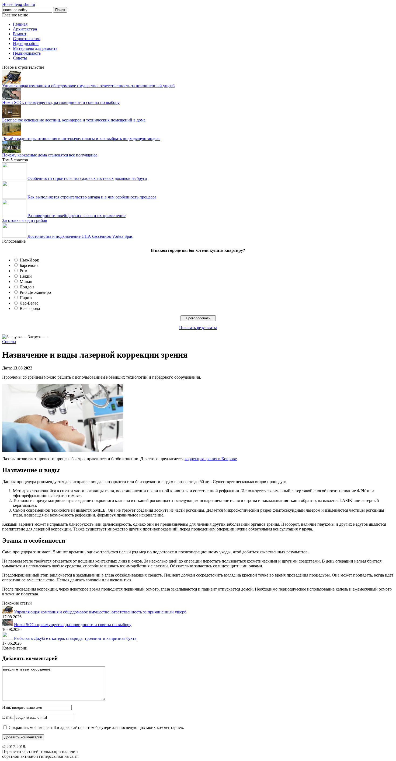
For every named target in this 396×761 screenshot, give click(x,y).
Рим (23, 270)
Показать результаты (198, 327)
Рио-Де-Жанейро (35, 292)
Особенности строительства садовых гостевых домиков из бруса (87, 178)
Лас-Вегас (29, 303)
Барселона (29, 265)
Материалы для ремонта (35, 48)
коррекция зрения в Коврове (211, 458)
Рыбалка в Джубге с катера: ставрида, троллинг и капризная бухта (75, 638)
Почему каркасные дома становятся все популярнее (49, 155)
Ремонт (19, 34)
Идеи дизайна (26, 43)
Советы (20, 58)
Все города (30, 308)
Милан (26, 281)
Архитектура (25, 29)
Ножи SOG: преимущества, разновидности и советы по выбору (61, 102)
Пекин (26, 276)
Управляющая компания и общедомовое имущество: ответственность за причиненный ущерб (88, 85)
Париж (26, 297)
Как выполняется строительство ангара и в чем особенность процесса (91, 197)
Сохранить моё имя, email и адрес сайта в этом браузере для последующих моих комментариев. (96, 727)
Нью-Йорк (29, 260)
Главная (20, 24)
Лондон (27, 287)
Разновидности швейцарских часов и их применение (76, 215)
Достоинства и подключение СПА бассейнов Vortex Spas (80, 236)
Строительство (26, 38)
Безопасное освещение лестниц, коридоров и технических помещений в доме (73, 120)
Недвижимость (27, 53)
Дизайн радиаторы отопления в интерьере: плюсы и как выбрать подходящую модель (81, 138)
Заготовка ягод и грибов (24, 220)
